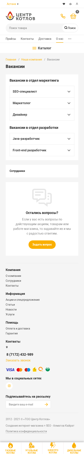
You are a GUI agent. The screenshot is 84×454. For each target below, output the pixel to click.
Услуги (10, 314)
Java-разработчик (26, 139)
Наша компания (31, 59)
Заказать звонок (18, 360)
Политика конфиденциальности (26, 431)
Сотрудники (17, 170)
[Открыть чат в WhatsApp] (31, 3)
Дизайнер (20, 114)
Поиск (71, 28)
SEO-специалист (25, 91)
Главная (11, 59)
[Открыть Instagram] (41, 3)
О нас (59, 38)
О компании (13, 275)
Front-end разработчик (29, 150)
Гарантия (12, 333)
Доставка (44, 38)
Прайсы (11, 38)
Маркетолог (22, 103)
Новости (11, 309)
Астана (11, 3)
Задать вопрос (42, 244)
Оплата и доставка (18, 328)
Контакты (27, 38)
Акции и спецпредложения (23, 299)
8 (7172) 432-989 (19, 354)
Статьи (10, 304)
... (69, 38)
